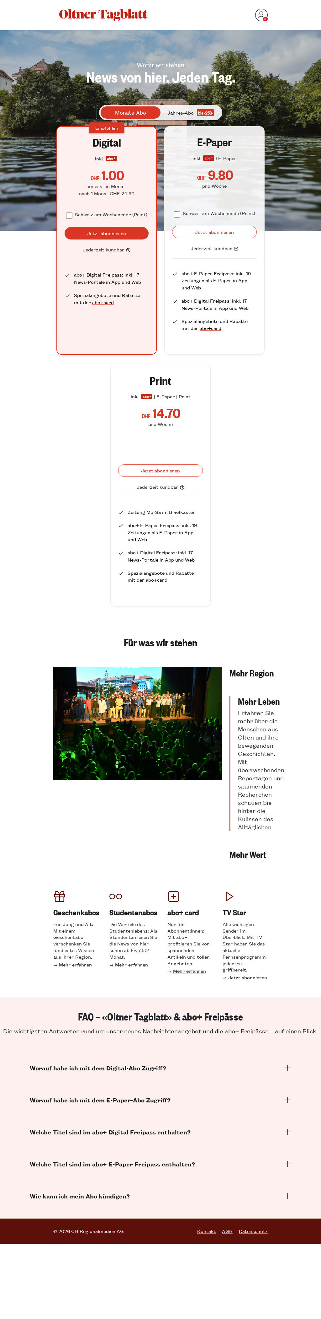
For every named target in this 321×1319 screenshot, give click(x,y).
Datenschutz (253, 1231)
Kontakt (206, 1231)
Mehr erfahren (75, 964)
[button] (256, 672)
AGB (227, 1231)
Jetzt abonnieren (247, 977)
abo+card (103, 302)
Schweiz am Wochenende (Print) (111, 214)
